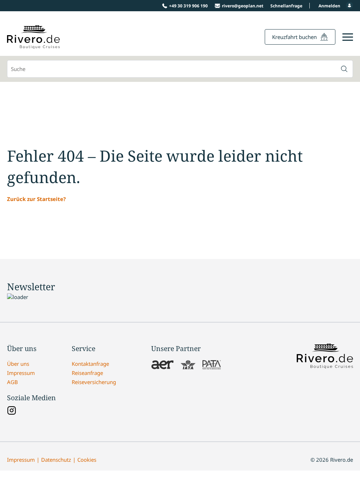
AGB (12, 381)
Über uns (18, 363)
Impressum (21, 372)
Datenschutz (56, 459)
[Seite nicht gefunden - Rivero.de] (33, 44)
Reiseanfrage (87, 372)
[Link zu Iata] (188, 365)
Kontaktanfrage (90, 363)
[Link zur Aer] (162, 365)
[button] (344, 69)
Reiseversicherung (94, 381)
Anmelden (329, 6)
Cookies (86, 459)
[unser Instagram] (11, 411)
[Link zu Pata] (211, 365)
